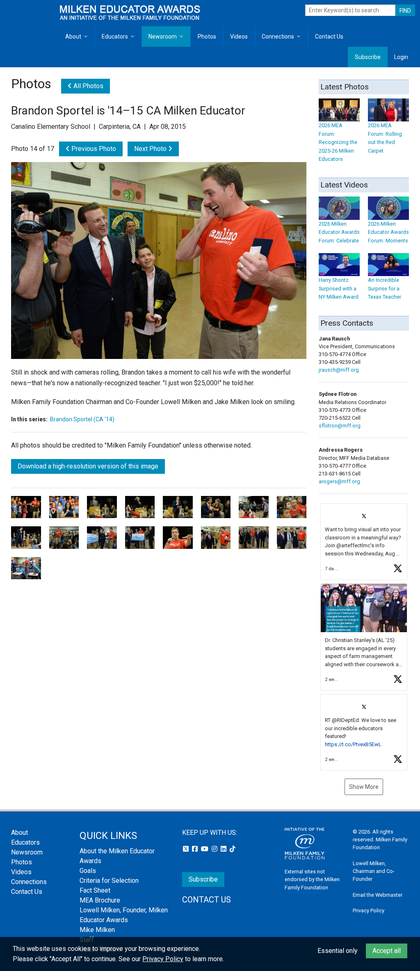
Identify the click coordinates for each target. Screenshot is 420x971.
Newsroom (162, 36)
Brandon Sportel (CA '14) (82, 419)
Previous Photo (93, 149)
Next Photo (151, 149)
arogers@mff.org (339, 481)
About (73, 36)
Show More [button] (364, 787)
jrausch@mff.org (339, 370)
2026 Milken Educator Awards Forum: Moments (388, 232)
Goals (88, 871)
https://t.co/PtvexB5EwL (353, 744)
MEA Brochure (100, 900)
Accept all (386, 951)
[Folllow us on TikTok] (232, 849)
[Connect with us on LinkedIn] (224, 849)
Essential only (337, 951)
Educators (115, 36)
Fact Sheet (95, 890)
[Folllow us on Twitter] (186, 849)
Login (401, 57)
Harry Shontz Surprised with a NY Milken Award (338, 288)
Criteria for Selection (109, 880)
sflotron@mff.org (340, 426)
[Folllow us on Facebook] (195, 849)
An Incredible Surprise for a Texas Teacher (384, 288)
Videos (239, 36)
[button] (364, 542)
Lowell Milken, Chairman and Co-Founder (374, 871)
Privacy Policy (368, 910)
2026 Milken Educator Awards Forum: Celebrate (339, 232)
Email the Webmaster (377, 895)
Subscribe (368, 57)
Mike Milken (97, 930)
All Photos (87, 86)
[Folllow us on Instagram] (215, 849)
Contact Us (329, 36)
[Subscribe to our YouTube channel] (205, 849)
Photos (207, 36)
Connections (278, 36)
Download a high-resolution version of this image (88, 466)
